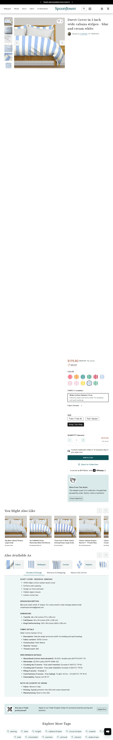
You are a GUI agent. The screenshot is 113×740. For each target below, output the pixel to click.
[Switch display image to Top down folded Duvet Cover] (8, 66)
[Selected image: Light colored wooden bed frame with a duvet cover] (8, 22)
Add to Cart (88, 458)
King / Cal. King (75, 424)
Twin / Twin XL (75, 419)
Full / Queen (92, 419)
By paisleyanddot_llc (35, 545)
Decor (24, 9)
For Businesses (43, 9)
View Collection (76, 498)
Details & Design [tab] (34, 572)
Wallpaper (7, 9)
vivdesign (83, 34)
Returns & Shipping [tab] (56, 572)
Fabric (32, 9)
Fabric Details (75, 405)
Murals (16, 9)
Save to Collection (88, 464)
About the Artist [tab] (79, 572)
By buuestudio (58, 545)
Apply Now (102, 709)
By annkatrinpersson (85, 545)
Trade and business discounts (56, 2)
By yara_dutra (9, 545)
